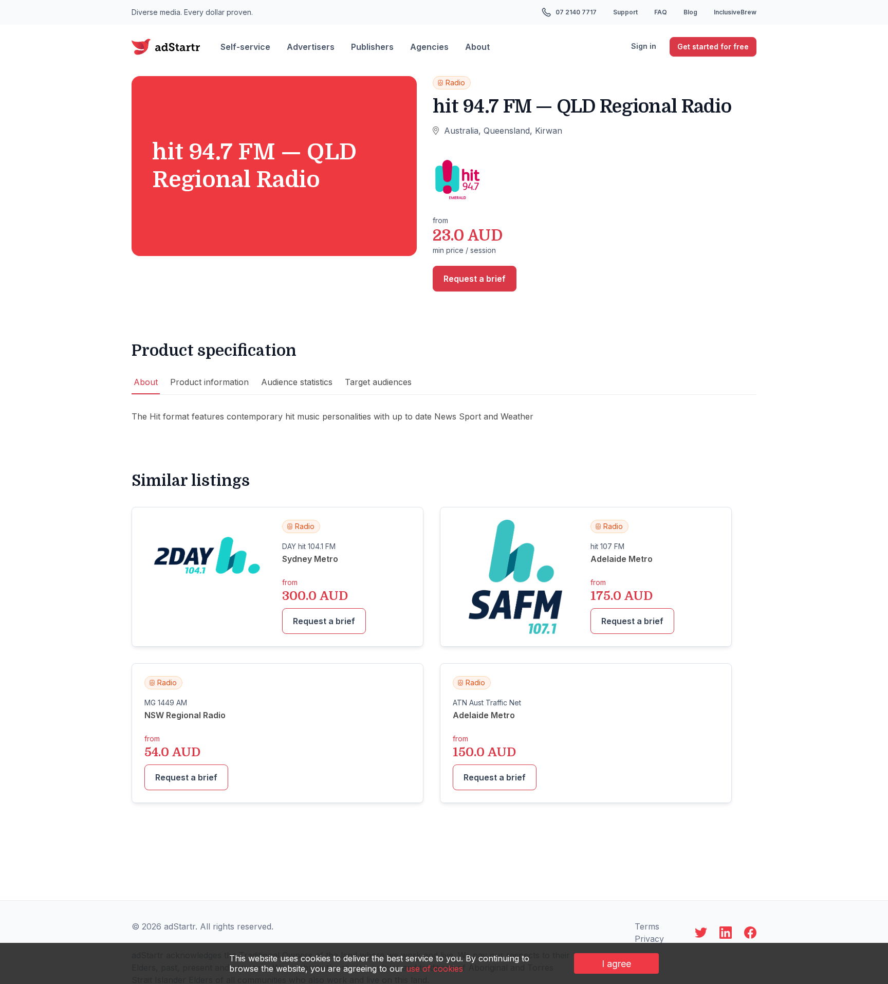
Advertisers (311, 47)
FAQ (660, 12)
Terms (647, 926)
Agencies (429, 47)
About (477, 47)
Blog (690, 12)
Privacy (649, 939)
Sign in (643, 46)
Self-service (245, 47)
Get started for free (713, 46)
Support (625, 12)
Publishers (372, 47)
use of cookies (434, 968)
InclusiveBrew (735, 12)
